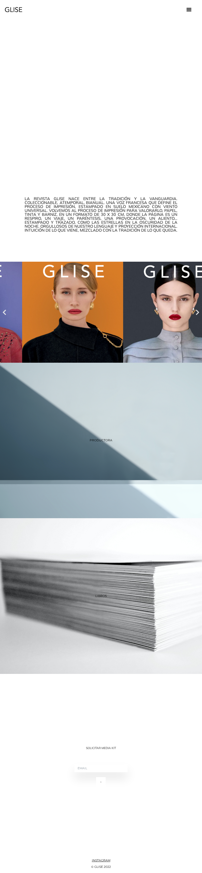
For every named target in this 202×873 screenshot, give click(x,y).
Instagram (101, 860)
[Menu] (189, 9)
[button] (4, 312)
